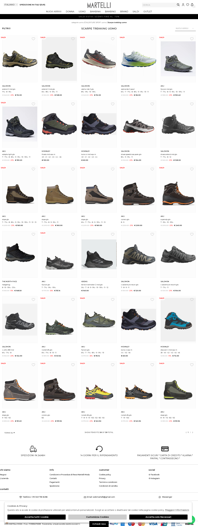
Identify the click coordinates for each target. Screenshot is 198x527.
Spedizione (54, 486)
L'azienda (4, 478)
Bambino (110, 11)
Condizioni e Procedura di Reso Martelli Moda (70, 475)
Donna (70, 11)
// (78, 22)
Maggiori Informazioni (177, 510)
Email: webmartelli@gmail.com (101, 497)
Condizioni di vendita (108, 486)
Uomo (82, 11)
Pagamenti (55, 482)
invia (178, 4)
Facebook (154, 475)
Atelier (56, 524)
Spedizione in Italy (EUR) (32, 5)
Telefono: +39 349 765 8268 (35, 497)
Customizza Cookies (97, 517)
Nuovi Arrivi (53, 11)
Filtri (5, 28)
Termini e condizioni (108, 482)
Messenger (167, 497)
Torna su (8, 433)
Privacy (102, 478)
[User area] (183, 4)
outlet (147, 11)
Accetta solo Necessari (158, 517)
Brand (124, 11)
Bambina (95, 11)
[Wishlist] (187, 4)
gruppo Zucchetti (72, 524)
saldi (136, 11)
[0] (192, 4)
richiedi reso (99, 524)
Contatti (53, 478)
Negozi (3, 475)
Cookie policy (105, 475)
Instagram (155, 478)
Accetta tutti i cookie (37, 517)
